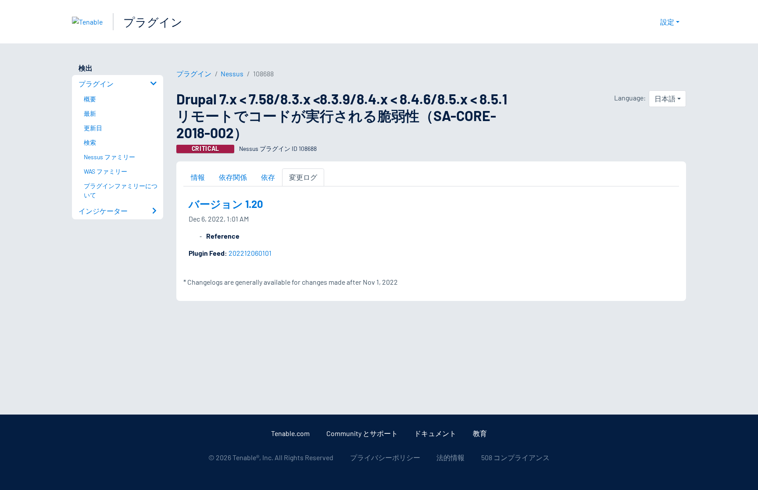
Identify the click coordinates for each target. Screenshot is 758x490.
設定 (667, 22)
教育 (480, 433)
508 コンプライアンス (515, 457)
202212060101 (250, 253)
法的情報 (450, 457)
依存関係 (233, 177)
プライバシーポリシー (385, 457)
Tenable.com (290, 433)
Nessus (232, 73)
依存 (268, 177)
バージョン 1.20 (226, 203)
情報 (198, 177)
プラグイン (152, 22)
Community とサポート (362, 433)
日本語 (665, 98)
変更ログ (303, 177)
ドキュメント (435, 433)
